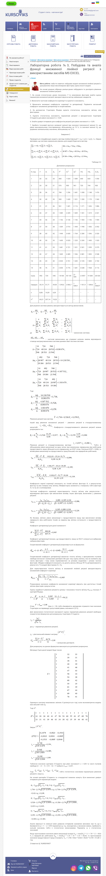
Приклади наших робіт (17, 72)
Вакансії (12, 100)
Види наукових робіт (16, 69)
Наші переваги (14, 65)
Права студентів (15, 80)
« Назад (33, 78)
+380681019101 (89, 14)
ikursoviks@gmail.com (91, 10)
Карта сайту (13, 96)
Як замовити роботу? (16, 58)
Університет (13, 93)
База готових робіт (15, 76)
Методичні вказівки (16, 89)
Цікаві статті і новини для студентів (18, 84)
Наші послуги (14, 61)
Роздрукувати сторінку (92, 56)
